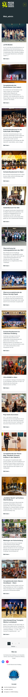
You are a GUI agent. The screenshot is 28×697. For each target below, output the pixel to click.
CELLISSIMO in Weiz (10, 377)
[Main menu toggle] (24, 4)
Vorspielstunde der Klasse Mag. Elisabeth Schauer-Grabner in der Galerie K (12, 455)
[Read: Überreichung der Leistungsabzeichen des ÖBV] (14, 236)
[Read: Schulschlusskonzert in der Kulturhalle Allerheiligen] (14, 117)
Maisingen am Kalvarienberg (13, 540)
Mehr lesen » (6, 59)
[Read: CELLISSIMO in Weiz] (14, 365)
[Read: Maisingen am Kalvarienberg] (14, 528)
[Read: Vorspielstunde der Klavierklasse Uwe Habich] (14, 73)
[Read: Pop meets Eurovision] (14, 402)
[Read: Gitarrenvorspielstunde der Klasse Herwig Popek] (14, 280)
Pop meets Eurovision (10, 415)
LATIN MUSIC (8, 45)
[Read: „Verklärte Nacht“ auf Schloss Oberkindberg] (14, 486)
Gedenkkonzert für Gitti (11, 208)
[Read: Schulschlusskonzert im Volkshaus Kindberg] (14, 319)
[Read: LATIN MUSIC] (14, 33)
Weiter (14, 647)
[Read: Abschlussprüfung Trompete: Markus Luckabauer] (14, 608)
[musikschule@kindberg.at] (9, 687)
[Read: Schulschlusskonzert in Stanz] (14, 160)
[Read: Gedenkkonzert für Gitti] (14, 196)
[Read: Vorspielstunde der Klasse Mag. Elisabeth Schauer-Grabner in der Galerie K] (14, 442)
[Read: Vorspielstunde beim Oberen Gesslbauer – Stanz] (14, 569)
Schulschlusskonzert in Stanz (13, 172)
